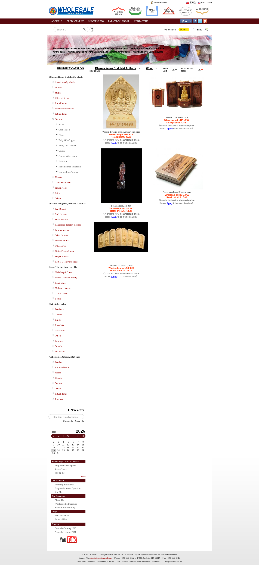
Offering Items (62, 98)
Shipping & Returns (64, 484)
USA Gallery (206, 2)
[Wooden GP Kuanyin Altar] (176, 110)
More (83, 476)
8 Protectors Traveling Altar (121, 265)
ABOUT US (56, 21)
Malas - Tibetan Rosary (66, 277)
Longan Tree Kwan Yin (121, 206)
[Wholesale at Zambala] (73, 18)
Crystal (61, 150)
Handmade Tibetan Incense (68, 224)
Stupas (58, 92)
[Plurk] (205, 22)
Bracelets (59, 325)
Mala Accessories (63, 288)
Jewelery (59, 399)
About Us (59, 500)
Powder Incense (62, 230)
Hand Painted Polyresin (69, 166)
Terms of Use (61, 519)
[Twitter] (200, 22)
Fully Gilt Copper (66, 140)
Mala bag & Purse (63, 272)
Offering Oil (60, 246)
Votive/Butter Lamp (64, 251)
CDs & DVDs (61, 293)
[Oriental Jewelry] (168, 15)
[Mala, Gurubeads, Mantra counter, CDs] (152, 15)
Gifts (57, 193)
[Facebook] (195, 22)
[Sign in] (183, 30)
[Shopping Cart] (206, 30)
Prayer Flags (61, 187)
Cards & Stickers (63, 182)
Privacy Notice (62, 515)
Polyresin (62, 161)
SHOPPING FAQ (96, 21)
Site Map (59, 492)
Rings (58, 320)
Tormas (58, 87)
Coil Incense (61, 214)
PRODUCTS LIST (75, 21)
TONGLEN (60, 473)
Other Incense (61, 235)
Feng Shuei (60, 209)
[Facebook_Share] (186, 22)
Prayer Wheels (62, 256)
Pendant (59, 362)
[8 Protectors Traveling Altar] (121, 251)
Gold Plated (64, 129)
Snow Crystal (61, 469)
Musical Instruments (64, 108)
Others (58, 198)
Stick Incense (61, 219)
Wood (61, 135)
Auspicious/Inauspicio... (66, 465)
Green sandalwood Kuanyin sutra (177, 192)
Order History (160, 2)
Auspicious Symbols (65, 82)
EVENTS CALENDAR (119, 21)
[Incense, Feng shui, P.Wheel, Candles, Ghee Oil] (135, 15)
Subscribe (79, 421)
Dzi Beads (60, 351)
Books (58, 298)
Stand (61, 124)
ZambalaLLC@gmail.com (101, 558)
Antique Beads (62, 367)
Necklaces (60, 330)
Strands (58, 346)
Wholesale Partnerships (66, 503)
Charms (58, 314)
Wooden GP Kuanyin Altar (176, 117)
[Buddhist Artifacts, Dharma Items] (118, 15)
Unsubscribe (68, 421)
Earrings (59, 341)
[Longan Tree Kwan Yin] (121, 202)
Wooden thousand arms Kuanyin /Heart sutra (121, 132)
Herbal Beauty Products (66, 261)
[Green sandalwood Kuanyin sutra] (176, 189)
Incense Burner (62, 240)
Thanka (58, 177)
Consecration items (67, 156)
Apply (114, 143)
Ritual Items (61, 103)
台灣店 (192, 2)
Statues (58, 119)
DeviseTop (177, 561)
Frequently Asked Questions (68, 488)
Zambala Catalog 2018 (65, 532)
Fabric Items (61, 114)
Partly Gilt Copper (67, 145)
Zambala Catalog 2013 (65, 528)
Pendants (59, 309)
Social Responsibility (65, 507)
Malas (58, 372)
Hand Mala (60, 283)
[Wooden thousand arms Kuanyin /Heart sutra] (121, 128)
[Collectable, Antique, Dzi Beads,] (185, 15)
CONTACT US (141, 21)
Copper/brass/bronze (68, 172)
